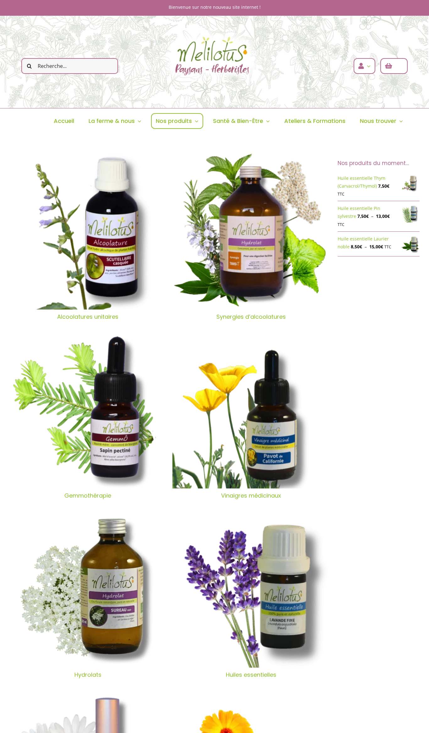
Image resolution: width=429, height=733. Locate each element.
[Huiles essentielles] (250, 588)
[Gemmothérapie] (87, 410)
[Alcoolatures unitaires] (87, 230)
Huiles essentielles (251, 675)
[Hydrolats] (87, 588)
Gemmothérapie (87, 495)
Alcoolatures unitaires (87, 317)
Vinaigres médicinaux (251, 495)
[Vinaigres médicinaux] (250, 410)
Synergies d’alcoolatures (251, 317)
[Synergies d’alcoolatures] (250, 230)
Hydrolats (87, 675)
